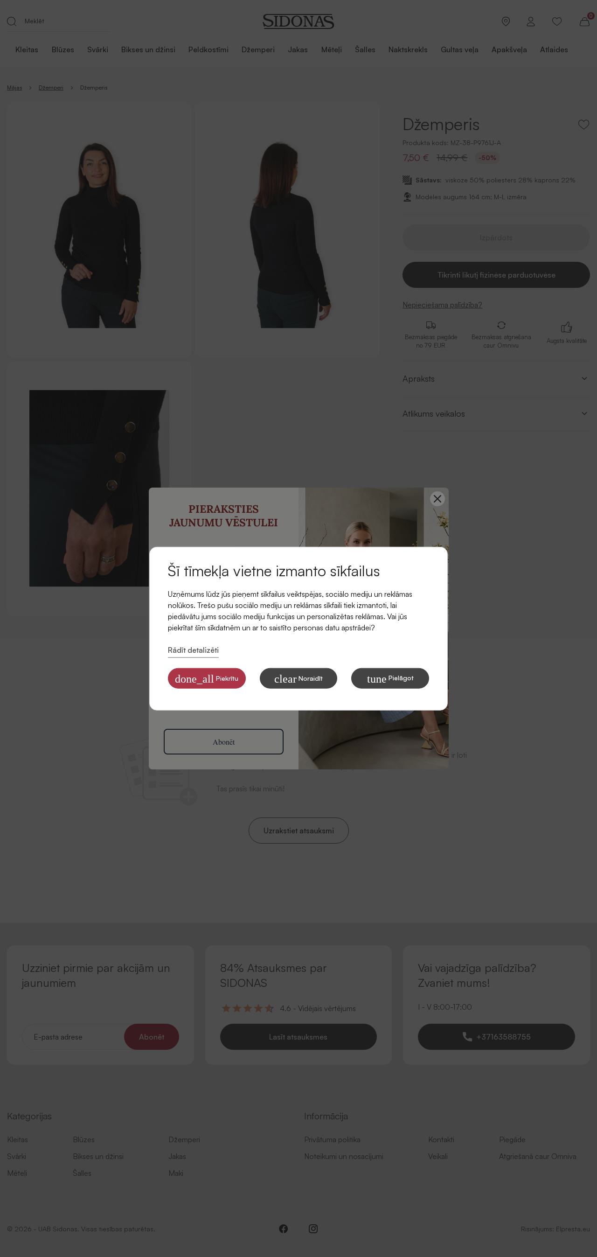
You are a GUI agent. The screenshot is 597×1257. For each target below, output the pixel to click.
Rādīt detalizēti (193, 650)
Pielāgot (390, 678)
